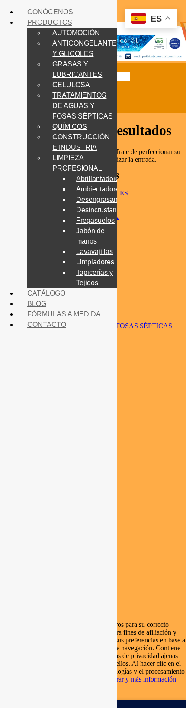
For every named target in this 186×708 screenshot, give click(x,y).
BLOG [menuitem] (36, 303)
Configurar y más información (135, 679)
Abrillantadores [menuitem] (99, 178)
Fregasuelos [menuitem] (95, 220)
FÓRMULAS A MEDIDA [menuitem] (64, 314)
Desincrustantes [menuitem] (101, 210)
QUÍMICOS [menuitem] (69, 126)
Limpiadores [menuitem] (95, 262)
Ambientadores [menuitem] (99, 189)
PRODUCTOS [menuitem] (49, 22)
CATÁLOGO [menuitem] (46, 293)
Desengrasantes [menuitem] (101, 199)
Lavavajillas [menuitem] (94, 251)
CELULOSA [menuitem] (71, 85)
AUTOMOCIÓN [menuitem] (76, 32)
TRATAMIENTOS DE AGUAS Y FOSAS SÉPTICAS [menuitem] (82, 106)
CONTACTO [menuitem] (46, 324)
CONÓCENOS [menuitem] (50, 12)
